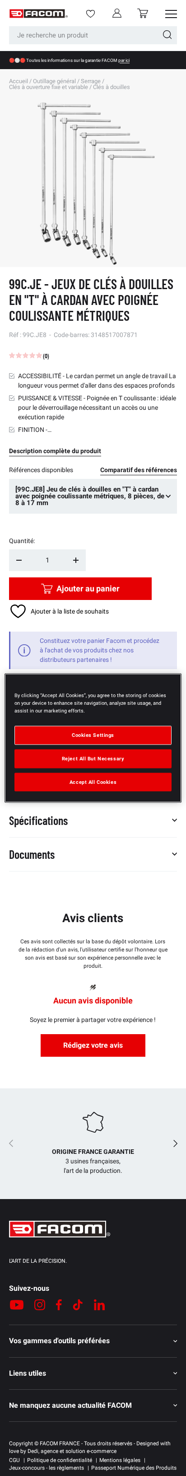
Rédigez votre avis (93, 1045)
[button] (142, 13)
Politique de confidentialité (59, 1460)
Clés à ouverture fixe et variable (48, 87)
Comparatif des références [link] (138, 469)
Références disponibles (41, 469)
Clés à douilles (111, 87)
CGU (14, 1460)
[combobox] (93, 35)
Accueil (18, 81)
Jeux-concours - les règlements (46, 1468)
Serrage (91, 81)
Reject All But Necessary (93, 758)
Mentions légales (119, 1460)
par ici (124, 60)
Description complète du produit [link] (55, 451)
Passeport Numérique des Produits (134, 1468)
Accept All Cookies (93, 781)
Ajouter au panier (88, 588)
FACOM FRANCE (60, 1443)
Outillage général (54, 81)
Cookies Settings (93, 734)
